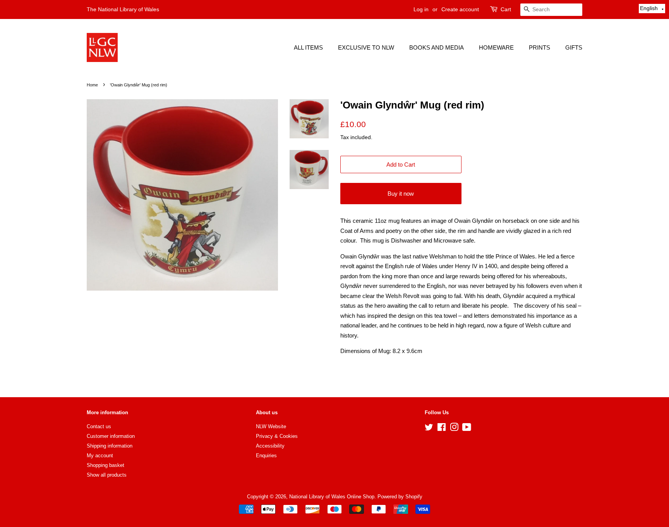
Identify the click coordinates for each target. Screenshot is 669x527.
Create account (460, 9)
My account (100, 455)
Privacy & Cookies (277, 436)
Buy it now (401, 193)
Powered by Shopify (399, 496)
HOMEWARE (496, 47)
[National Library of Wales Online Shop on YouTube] (466, 429)
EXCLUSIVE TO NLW (366, 47)
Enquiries (266, 455)
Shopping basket (105, 465)
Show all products (107, 475)
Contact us (99, 426)
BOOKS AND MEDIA (436, 47)
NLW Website (271, 426)
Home (92, 85)
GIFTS (573, 47)
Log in (421, 9)
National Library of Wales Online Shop (331, 496)
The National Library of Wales (123, 9)
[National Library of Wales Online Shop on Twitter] (429, 429)
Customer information (111, 436)
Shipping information (109, 446)
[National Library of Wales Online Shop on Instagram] (454, 429)
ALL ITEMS (308, 47)
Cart (506, 9)
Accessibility (270, 446)
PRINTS (539, 47)
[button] (652, 8)
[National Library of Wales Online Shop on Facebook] (441, 429)
